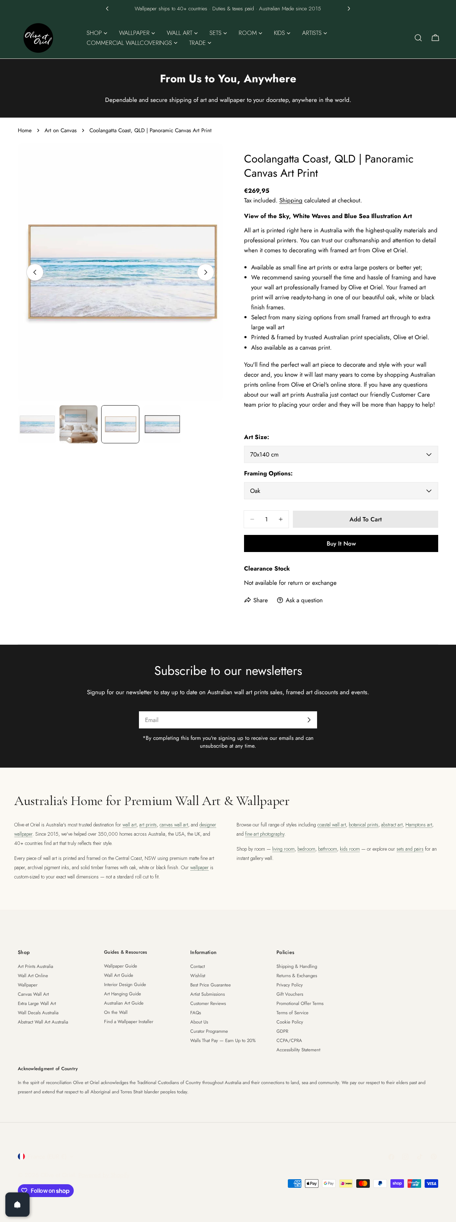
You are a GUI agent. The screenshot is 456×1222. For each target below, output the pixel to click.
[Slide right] (205, 272)
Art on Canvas (61, 130)
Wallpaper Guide (120, 966)
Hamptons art (418, 824)
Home (25, 130)
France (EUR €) (47, 1156)
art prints (148, 824)
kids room (350, 848)
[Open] (17, 1204)
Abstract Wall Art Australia (43, 1022)
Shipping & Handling (296, 966)
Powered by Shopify (103, 1175)
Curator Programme (209, 1031)
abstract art (392, 824)
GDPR (282, 1031)
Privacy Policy (289, 984)
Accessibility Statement (298, 1049)
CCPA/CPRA (289, 1040)
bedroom (306, 848)
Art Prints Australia (35, 966)
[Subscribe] (308, 719)
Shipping (290, 200)
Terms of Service (292, 1012)
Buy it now (341, 543)
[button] (107, 8)
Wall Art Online (33, 975)
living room (283, 848)
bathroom (327, 848)
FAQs (195, 1012)
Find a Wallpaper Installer (128, 1021)
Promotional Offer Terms (299, 1003)
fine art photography (264, 833)
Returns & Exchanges (296, 975)
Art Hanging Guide (122, 993)
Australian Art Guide (124, 1003)
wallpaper (199, 867)
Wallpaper (27, 984)
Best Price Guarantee (210, 984)
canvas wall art (174, 824)
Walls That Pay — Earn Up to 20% (223, 1040)
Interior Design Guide (125, 984)
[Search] (418, 38)
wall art (129, 824)
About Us (199, 1022)
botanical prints (363, 824)
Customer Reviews (208, 1003)
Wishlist (197, 975)
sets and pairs (410, 848)
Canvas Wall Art (33, 994)
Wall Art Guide (118, 975)
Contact (197, 966)
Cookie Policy (289, 1022)
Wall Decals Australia (38, 1012)
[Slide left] (34, 272)
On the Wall (116, 1012)
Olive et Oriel (58, 1175)
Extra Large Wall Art (37, 1003)
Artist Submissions (207, 994)
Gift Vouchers (289, 994)
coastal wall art (331, 824)
